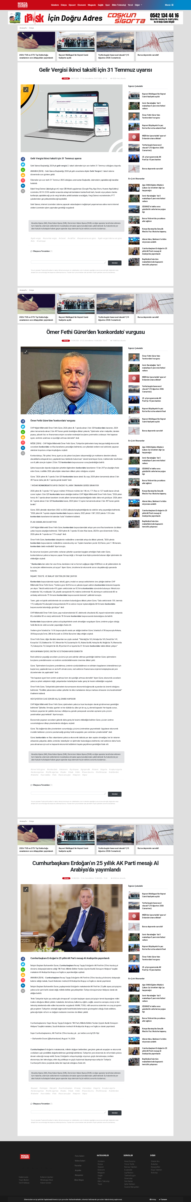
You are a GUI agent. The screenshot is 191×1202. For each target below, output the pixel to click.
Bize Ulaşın (79, 1180)
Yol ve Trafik (129, 1164)
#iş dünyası (74, 769)
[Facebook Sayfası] (20, 1168)
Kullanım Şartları (46, 1177)
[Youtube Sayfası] (33, 1168)
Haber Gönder (45, 1183)
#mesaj (77, 1088)
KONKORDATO (45, 485)
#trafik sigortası (52, 772)
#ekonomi (63, 769)
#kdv (33, 241)
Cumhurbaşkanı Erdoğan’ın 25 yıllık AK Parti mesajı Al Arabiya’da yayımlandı (154, 251)
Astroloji (154, 1173)
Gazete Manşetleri (131, 1187)
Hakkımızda (23, 1177)
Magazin (92, 5)
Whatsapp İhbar (46, 1180)
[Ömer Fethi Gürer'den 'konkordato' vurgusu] (72, 380)
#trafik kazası (101, 772)
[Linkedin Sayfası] (38, 1168)
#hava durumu (88, 772)
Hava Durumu (129, 1161)
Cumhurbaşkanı (66, 965)
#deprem (76, 775)
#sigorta (103, 769)
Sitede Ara (155, 1161)
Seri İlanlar (128, 1181)
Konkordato (37, 564)
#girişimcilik (85, 769)
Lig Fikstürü (128, 1173)
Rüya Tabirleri (156, 1170)
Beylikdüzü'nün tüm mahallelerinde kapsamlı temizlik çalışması (152, 262)
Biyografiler (155, 1167)
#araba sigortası (37, 772)
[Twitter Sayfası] (24, 1168)
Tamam (164, 1199)
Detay (153, 1199)
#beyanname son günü (86, 238)
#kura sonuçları (64, 775)
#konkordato (52, 769)
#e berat (62, 238)
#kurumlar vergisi (50, 238)
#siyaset (34, 1088)
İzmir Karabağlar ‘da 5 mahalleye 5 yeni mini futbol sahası (153, 106)
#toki (54, 775)
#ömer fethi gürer (38, 769)
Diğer (137, 5)
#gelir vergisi (36, 238)
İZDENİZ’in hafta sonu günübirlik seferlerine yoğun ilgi (154, 209)
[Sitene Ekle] (52, 1168)
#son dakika (45, 775)
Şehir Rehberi (129, 1184)
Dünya (64, 5)
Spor (107, 5)
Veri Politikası (24, 1183)
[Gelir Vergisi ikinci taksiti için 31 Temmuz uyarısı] (72, 118)
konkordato (100, 428)
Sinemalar (128, 1178)
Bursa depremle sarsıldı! (152, 169)
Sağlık (100, 5)
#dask (70, 772)
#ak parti (53, 1088)
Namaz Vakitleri (130, 1167)
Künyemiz (79, 1175)
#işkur (84, 775)
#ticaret (95, 769)
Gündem (55, 5)
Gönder (115, 263)
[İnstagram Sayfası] (29, 1168)
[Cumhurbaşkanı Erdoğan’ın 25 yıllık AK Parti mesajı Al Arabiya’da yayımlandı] (72, 918)
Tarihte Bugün (130, 1176)
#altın (77, 772)
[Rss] (43, 1168)
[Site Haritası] (47, 1168)
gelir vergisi (62, 166)
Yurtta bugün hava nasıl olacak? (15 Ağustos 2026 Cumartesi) (153, 147)
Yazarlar (78, 1166)
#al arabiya (86, 1088)
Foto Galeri (79, 1156)
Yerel (130, 5)
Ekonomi (82, 5)
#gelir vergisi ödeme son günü (110, 238)
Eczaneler (128, 1170)
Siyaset (72, 5)
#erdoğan (43, 1088)
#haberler (35, 775)
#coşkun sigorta (115, 769)
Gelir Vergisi (95, 171)
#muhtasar (41, 241)
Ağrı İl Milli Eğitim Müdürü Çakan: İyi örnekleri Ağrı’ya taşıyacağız (153, 188)
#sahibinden (114, 772)
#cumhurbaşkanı (65, 1088)
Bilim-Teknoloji (119, 5)
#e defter (71, 238)
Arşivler (78, 1170)
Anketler (154, 1164)
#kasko (63, 772)
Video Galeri (79, 1161)
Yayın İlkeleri (24, 1180)
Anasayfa (23, 28)
